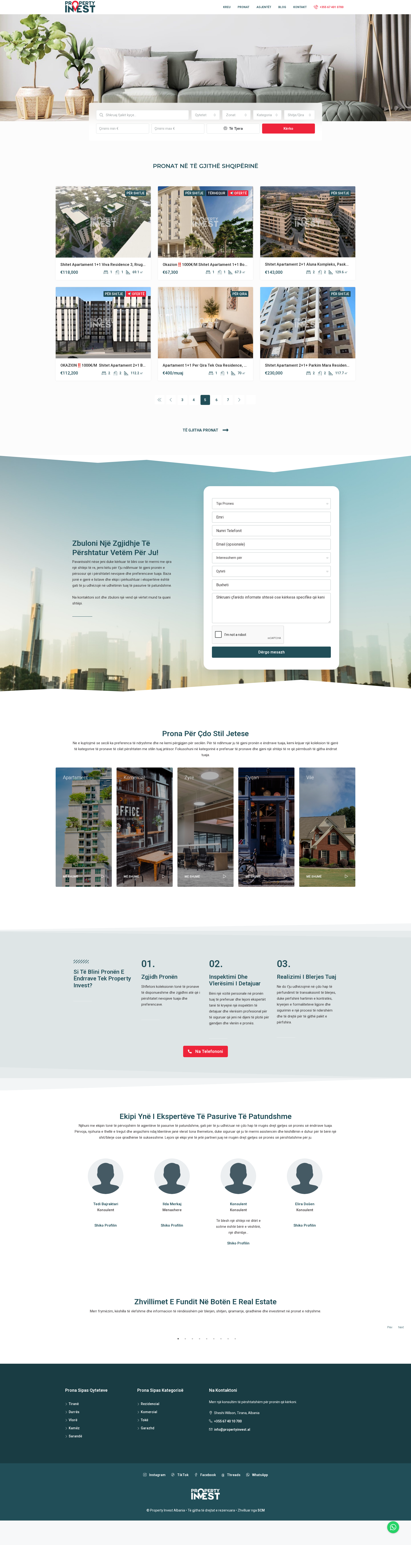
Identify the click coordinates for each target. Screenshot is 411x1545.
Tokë (144, 1420)
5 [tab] (206, 1338)
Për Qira (239, 294)
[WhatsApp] (393, 1527)
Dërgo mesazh (271, 652)
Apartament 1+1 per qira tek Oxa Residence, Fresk (208, 365)
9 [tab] (235, 1338)
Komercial (149, 1412)
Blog (282, 7)
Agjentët (263, 7)
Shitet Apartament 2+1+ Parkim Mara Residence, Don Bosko (318, 365)
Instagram (157, 1475)
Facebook (208, 1475)
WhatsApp (259, 1475)
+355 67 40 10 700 (228, 1421)
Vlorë (73, 1420)
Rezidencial (150, 1404)
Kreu (226, 7)
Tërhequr (217, 193)
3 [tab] (192, 1338)
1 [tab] (178, 1338)
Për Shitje (136, 193)
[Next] (239, 399)
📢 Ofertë (238, 193)
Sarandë (75, 1436)
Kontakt (300, 7)
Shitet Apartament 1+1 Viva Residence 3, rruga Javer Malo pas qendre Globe (129, 264)
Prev (389, 1327)
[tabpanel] (55, 1334)
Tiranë (74, 1404)
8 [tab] (228, 1338)
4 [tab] (199, 1338)
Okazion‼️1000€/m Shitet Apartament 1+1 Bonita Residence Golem (223, 264)
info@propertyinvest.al (232, 1429)
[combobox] (205, 115)
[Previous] (159, 399)
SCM (261, 1510)
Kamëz (74, 1428)
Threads (233, 1475)
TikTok (182, 1475)
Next (401, 1327)
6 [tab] (213, 1338)
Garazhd (147, 1428)
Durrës (74, 1412)
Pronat (243, 7)
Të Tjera (235, 128)
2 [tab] (185, 1338)
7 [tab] (221, 1338)
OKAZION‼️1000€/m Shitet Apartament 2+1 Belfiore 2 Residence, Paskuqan (128, 365)
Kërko (288, 128)
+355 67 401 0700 (331, 7)
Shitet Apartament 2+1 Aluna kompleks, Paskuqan (309, 264)
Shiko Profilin (105, 1225)
